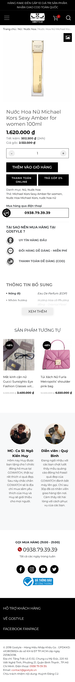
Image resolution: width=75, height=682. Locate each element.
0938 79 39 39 (38, 666)
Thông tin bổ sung (29, 284)
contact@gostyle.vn (24, 670)
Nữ (20, 29)
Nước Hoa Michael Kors (22, 197)
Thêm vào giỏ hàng (32, 167)
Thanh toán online (21, 179)
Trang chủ (9, 29)
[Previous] (6, 372)
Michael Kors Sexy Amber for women (37, 193)
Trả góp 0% (53, 178)
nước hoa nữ (47, 197)
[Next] (68, 372)
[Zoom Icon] (68, 37)
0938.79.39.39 (40, 549)
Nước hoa (30, 29)
